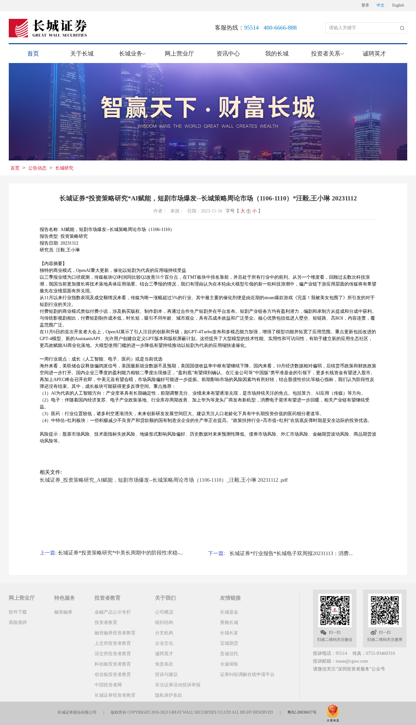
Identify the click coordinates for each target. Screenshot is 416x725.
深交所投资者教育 (113, 653)
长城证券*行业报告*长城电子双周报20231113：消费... (291, 553)
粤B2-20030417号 (302, 712)
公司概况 (164, 612)
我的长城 (277, 53)
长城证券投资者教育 (115, 695)
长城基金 (229, 612)
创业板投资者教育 (113, 674)
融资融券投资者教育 (115, 632)
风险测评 (18, 622)
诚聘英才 (374, 53)
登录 (365, 5)
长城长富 (229, 632)
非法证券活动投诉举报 (178, 684)
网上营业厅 (179, 53)
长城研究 (64, 168)
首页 (33, 53)
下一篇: (217, 553)
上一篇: (49, 552)
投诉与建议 (166, 674)
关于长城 (82, 53)
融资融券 (63, 612)
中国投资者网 (108, 684)
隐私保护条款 (168, 695)
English (398, 5)
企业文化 (164, 643)
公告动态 (37, 168)
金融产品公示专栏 (113, 612)
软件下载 (18, 612)
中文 (380, 5)
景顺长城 (229, 622)
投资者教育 (106, 622)
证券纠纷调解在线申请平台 (247, 674)
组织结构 (164, 622)
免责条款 (164, 664)
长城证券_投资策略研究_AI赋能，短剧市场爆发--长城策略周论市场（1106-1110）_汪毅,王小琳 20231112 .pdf (164, 480)
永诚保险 (229, 664)
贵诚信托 (229, 653)
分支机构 (164, 632)
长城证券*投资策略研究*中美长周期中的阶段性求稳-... (120, 552)
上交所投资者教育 (113, 643)
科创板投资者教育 (113, 664)
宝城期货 (229, 643)
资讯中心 (228, 53)
